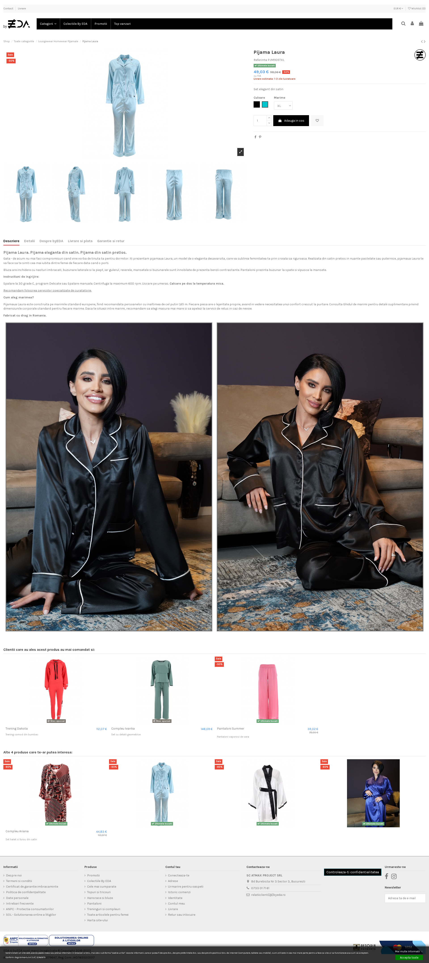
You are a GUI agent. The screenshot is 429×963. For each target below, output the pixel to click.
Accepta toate (409, 957)
